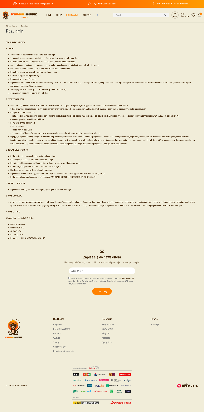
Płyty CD (105, 333)
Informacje (72, 14)
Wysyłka (56, 337)
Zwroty (56, 342)
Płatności (57, 333)
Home (48, 14)
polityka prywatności (155, 205)
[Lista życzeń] (193, 15)
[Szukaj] (165, 15)
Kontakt (87, 14)
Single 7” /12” (107, 328)
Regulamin (57, 324)
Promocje (155, 324)
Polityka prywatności (61, 328)
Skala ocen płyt (59, 346)
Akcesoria (106, 337)
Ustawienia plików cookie (63, 351)
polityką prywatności (127, 278)
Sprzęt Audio (107, 342)
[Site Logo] (20, 15)
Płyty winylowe (108, 324)
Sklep (59, 14)
